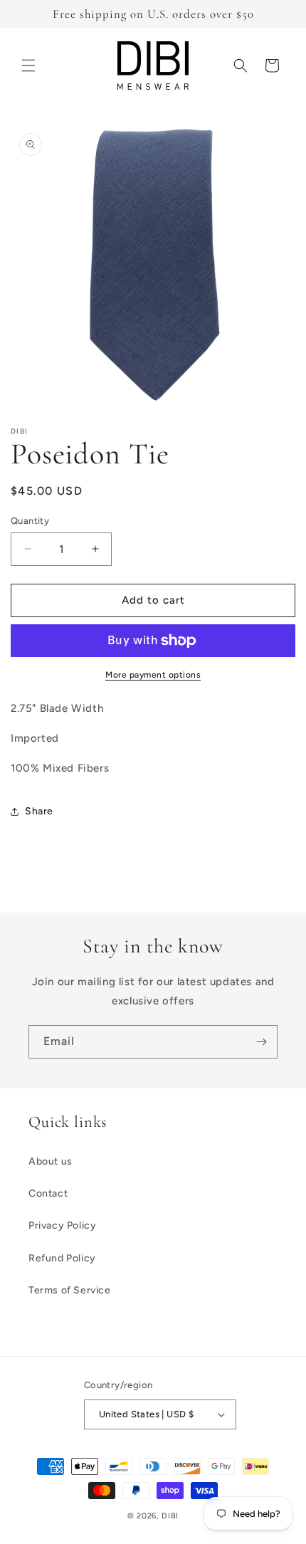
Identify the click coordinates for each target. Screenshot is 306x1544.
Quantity (30, 520)
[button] (28, 65)
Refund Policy (62, 1258)
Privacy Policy (62, 1225)
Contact (48, 1193)
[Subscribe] (261, 1042)
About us (50, 1161)
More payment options (153, 675)
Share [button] (39, 811)
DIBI (170, 1516)
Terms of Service (69, 1290)
